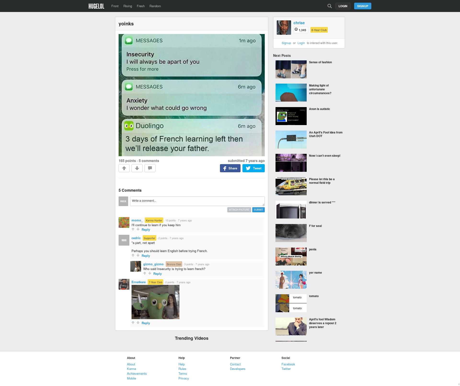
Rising (127, 6)
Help (181, 364)
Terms (182, 373)
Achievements (137, 373)
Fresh (141, 6)
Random (155, 6)
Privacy (183, 378)
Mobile (131, 378)
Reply (146, 229)
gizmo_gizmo (153, 264)
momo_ (137, 220)
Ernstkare (139, 282)
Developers (238, 368)
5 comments (149, 160)
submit (258, 209)
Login (343, 6)
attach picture (239, 209)
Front (115, 6)
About (131, 364)
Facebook (288, 364)
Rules (182, 368)
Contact (235, 364)
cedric (136, 238)
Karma (131, 368)
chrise (299, 22)
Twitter (286, 368)
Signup (362, 6)
